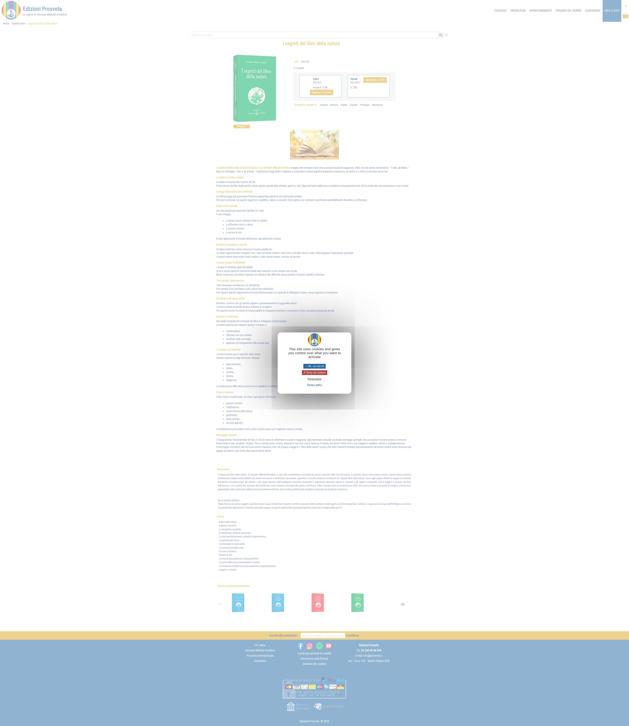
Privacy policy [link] (314, 384)
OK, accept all (315, 366)
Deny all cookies (316, 372)
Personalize (315, 379)
